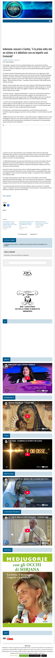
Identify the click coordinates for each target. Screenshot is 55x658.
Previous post (23, 234)
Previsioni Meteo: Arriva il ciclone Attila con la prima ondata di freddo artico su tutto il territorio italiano (10, 224)
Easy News (10, 60)
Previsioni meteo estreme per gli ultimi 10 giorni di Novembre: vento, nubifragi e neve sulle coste (26, 224)
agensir (8, 196)
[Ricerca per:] (25, 262)
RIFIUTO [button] (44, 655)
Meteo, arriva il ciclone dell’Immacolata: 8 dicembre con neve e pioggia (41, 223)
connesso (12, 255)
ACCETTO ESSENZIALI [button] (35, 655)
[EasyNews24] (27, 9)
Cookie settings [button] (13, 655)
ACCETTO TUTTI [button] (24, 655)
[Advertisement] (27, 35)
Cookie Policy (41, 653)
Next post (33, 234)
